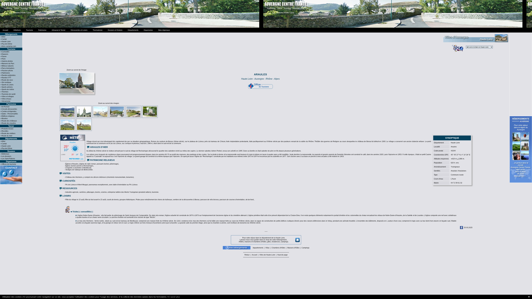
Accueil (5, 30)
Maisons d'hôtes (293, 248)
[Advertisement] (266, 14)
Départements (133, 30)
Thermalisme (98, 30)
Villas (267, 248)
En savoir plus (173, 297)
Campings (305, 248)
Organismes (148, 30)
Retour (247, 255)
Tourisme (29, 30)
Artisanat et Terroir (58, 30)
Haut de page (282, 255)
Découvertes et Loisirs (79, 30)
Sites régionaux (164, 30)
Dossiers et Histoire (115, 30)
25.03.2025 (468, 228)
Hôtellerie (17, 30)
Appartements (258, 248)
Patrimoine (42, 30)
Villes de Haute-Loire (267, 255)
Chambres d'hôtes (278, 248)
